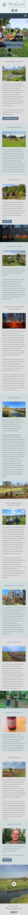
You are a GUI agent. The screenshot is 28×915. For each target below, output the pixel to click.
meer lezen (7, 221)
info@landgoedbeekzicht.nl (15, 908)
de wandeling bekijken (10, 118)
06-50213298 (14, 906)
